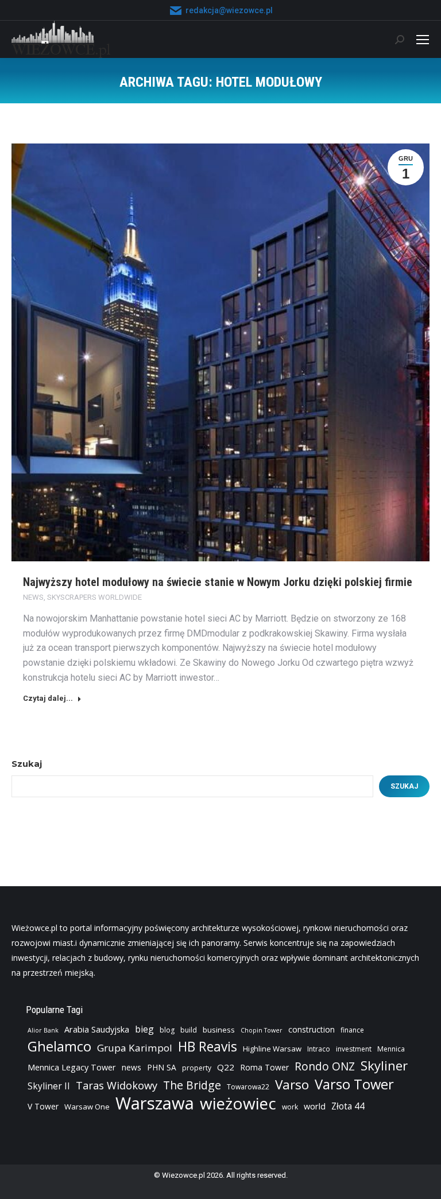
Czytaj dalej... (48, 698)
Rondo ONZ (325, 1066)
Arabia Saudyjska (96, 1029)
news (131, 1067)
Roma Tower (264, 1067)
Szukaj (26, 763)
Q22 (225, 1067)
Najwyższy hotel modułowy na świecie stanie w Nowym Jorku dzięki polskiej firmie (217, 582)
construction (311, 1029)
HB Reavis (207, 1046)
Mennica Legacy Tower (72, 1067)
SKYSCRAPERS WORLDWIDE (94, 597)
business (219, 1030)
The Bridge (192, 1085)
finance (352, 1030)
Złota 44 (348, 1106)
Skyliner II (49, 1086)
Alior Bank (43, 1030)
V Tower (43, 1106)
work (290, 1107)
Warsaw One (87, 1106)
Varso (292, 1084)
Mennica (391, 1049)
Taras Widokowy (116, 1085)
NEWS (33, 597)
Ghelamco (59, 1046)
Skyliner (384, 1065)
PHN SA (161, 1067)
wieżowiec (238, 1103)
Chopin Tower (262, 1030)
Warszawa (154, 1103)
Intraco (318, 1049)
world (315, 1106)
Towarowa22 (248, 1087)
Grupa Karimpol (134, 1047)
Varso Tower (354, 1084)
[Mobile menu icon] (423, 39)
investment (354, 1049)
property (196, 1068)
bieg (144, 1029)
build (188, 1030)
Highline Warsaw (272, 1048)
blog (167, 1030)
